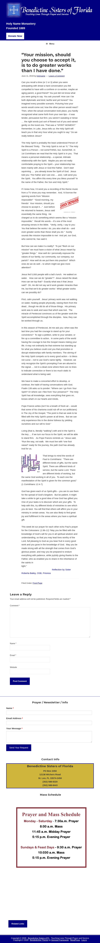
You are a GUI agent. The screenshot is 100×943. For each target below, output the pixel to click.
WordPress (75, 940)
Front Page (37, 583)
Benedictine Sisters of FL (39, 938)
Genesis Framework (60, 940)
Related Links (17, 924)
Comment (15, 606)
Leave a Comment (57, 76)
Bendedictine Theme (39, 940)
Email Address (14, 718)
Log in (84, 940)
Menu (51, 44)
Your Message (14, 728)
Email (13, 655)
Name (13, 643)
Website (13, 667)
